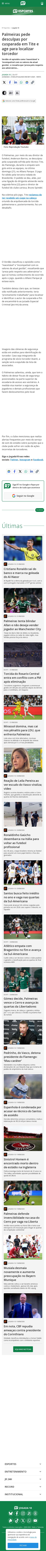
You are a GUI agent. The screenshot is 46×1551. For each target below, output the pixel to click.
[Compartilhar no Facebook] (9, 82)
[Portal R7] (23, 3)
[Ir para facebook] (16, 1513)
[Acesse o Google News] (26, 82)
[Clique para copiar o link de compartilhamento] (32, 82)
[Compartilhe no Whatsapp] (21, 82)
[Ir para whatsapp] (29, 1520)
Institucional (14, 1494)
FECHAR (23, 1545)
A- (17, 93)
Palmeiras (39, 510)
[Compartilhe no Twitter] (4, 82)
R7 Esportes (6, 28)
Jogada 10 (15, 28)
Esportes (10, 1464)
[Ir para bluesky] (10, 1513)
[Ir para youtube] (35, 1520)
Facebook (38, 459)
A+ (11, 93)
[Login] (42, 3)
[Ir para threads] (35, 1513)
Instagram (25, 459)
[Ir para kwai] (29, 1513)
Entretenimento (16, 1471)
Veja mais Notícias (23, 1349)
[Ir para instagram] (23, 1513)
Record (9, 1486)
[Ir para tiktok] (16, 1520)
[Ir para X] (23, 1520)
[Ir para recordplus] (10, 1520)
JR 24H (8, 1479)
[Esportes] (23, 11)
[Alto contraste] (4, 93)
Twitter (14, 459)
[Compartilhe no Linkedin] (15, 82)
